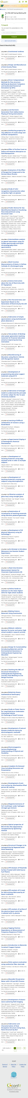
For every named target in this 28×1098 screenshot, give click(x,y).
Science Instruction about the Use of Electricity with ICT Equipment (12, 283)
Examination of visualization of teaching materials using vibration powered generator (13, 513)
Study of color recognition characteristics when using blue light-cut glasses (13, 191)
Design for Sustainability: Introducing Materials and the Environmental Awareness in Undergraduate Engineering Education (14, 651)
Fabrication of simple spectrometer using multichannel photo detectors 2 (13, 319)
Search (5, 25)
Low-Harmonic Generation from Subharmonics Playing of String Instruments (12, 112)
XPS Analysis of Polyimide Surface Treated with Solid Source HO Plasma (14, 870)
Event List (3, 9)
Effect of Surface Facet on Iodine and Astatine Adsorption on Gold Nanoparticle (14, 151)
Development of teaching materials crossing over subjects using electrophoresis (13, 479)
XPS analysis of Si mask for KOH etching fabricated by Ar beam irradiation (13, 892)
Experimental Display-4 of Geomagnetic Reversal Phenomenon (13, 441)
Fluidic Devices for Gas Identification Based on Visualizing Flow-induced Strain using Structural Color (13, 211)
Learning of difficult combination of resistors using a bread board (12, 422)
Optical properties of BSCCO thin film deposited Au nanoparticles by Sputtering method (12, 827)
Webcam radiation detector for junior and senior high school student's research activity (13, 630)
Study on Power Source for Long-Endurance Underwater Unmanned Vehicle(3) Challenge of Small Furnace (13, 712)
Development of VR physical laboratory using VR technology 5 (12, 532)
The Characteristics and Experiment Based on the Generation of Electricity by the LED (14, 302)
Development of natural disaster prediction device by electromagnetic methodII (13, 730)
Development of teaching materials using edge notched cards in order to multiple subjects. (13, 459)
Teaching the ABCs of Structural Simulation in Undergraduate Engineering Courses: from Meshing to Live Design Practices (12, 673)
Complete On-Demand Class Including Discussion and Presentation (12, 768)
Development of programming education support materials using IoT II (13, 374)
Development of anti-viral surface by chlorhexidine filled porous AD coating (14, 785)
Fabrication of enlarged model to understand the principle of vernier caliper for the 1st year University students (13, 394)
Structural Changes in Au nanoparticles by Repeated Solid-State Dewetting (13, 847)
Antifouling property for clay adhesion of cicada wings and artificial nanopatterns (13, 132)
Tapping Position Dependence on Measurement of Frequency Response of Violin (13, 930)
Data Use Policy (13, 1065)
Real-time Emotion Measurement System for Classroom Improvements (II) (11, 570)
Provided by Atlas (14, 1091)
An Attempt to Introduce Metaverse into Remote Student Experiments (14, 551)
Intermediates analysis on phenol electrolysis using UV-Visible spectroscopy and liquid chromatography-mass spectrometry (13, 243)
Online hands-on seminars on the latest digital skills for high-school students (12, 591)
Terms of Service (4, 1065)
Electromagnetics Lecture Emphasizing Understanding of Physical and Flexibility (12, 750)
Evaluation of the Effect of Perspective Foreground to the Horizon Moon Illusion (13, 172)
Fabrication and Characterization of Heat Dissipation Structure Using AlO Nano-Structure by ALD (13, 1027)
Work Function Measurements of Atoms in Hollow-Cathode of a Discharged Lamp (14, 264)
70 (24, 1048)
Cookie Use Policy (22, 1065)
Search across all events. (10, 40)
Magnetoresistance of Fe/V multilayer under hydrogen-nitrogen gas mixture (13, 806)
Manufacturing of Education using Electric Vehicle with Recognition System (12, 357)
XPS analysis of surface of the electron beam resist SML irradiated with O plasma (14, 911)
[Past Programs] (19, 2)
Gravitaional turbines (16, 51)
